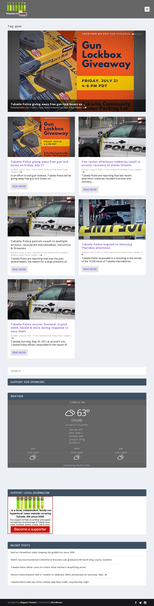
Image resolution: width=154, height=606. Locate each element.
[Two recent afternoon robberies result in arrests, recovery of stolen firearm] (112, 137)
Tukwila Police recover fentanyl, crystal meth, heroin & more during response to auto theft (39, 327)
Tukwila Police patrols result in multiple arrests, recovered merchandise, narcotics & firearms (41, 244)
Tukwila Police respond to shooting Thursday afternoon (107, 246)
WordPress (56, 602)
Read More (19, 186)
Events (47, 107)
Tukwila (78, 107)
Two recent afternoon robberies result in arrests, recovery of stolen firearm (111, 163)
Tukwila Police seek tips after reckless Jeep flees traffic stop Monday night (50, 582)
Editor (22, 107)
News (65, 107)
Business (37, 252)
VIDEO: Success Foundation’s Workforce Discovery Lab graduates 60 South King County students (61, 559)
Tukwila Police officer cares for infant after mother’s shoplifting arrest (48, 567)
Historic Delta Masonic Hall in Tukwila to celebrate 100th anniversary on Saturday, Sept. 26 (59, 574)
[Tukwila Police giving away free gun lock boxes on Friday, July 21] (41, 137)
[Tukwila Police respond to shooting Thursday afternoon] (112, 219)
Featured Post (57, 107)
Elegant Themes (28, 602)
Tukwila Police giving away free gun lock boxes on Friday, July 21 (40, 163)
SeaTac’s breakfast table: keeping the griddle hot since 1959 (43, 552)
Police (71, 107)
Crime (40, 107)
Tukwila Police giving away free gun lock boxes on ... (48, 104)
